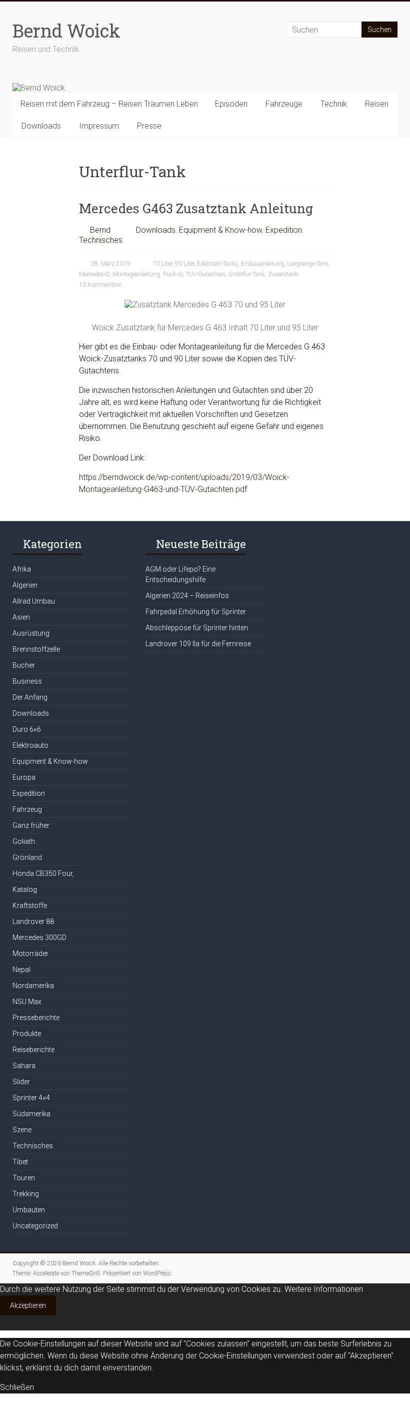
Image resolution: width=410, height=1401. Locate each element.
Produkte (26, 1034)
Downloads (41, 126)
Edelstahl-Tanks (217, 263)
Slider (21, 1082)
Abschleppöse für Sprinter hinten (197, 628)
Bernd (100, 230)
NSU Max (27, 1002)
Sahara (24, 1066)
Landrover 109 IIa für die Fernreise (198, 644)
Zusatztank (283, 274)
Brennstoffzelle (36, 649)
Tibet (20, 1162)
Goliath (23, 841)
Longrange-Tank (307, 263)
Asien (21, 617)
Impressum (99, 126)
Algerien (25, 585)
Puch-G (172, 274)
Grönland (27, 857)
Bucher (23, 665)
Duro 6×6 (26, 729)
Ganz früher (31, 825)
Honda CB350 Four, (43, 873)
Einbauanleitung (262, 263)
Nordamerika (33, 986)
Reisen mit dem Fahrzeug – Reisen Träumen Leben (109, 104)
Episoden (231, 104)
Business (27, 681)
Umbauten (28, 1210)
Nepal (21, 970)
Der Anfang (30, 697)
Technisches (100, 240)
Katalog (24, 889)
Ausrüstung (31, 633)
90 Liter (184, 263)
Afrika (21, 569)
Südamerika (31, 1114)
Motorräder (30, 954)
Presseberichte (36, 1018)
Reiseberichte (33, 1050)
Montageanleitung (136, 274)
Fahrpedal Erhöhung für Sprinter (196, 612)
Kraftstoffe (29, 905)
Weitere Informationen (323, 1289)
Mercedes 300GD (39, 937)
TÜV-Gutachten (206, 274)
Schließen (17, 1387)
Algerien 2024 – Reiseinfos (187, 596)
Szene (22, 1130)
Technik (333, 104)
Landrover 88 (33, 921)
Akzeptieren (28, 1305)
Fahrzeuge (284, 104)
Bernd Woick (66, 31)
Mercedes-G (94, 274)
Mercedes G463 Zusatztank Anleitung (196, 208)
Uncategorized (35, 1226)
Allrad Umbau (33, 601)
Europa (24, 777)
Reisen (376, 104)
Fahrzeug (27, 809)
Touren (23, 1178)
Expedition (284, 230)
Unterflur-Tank (246, 274)
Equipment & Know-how (220, 230)
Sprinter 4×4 (31, 1098)
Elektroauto (30, 745)
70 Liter (162, 263)
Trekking (25, 1194)
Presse (149, 126)
